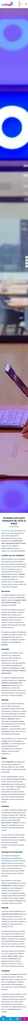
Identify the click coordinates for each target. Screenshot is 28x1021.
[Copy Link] (26, 266)
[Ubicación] (17, 1019)
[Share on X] (26, 260)
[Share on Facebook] (26, 257)
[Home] (7, 4)
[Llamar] (3, 1019)
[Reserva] (24, 1018)
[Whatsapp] (10, 1019)
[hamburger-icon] (26, 4)
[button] (21, 4)
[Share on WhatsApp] (26, 263)
